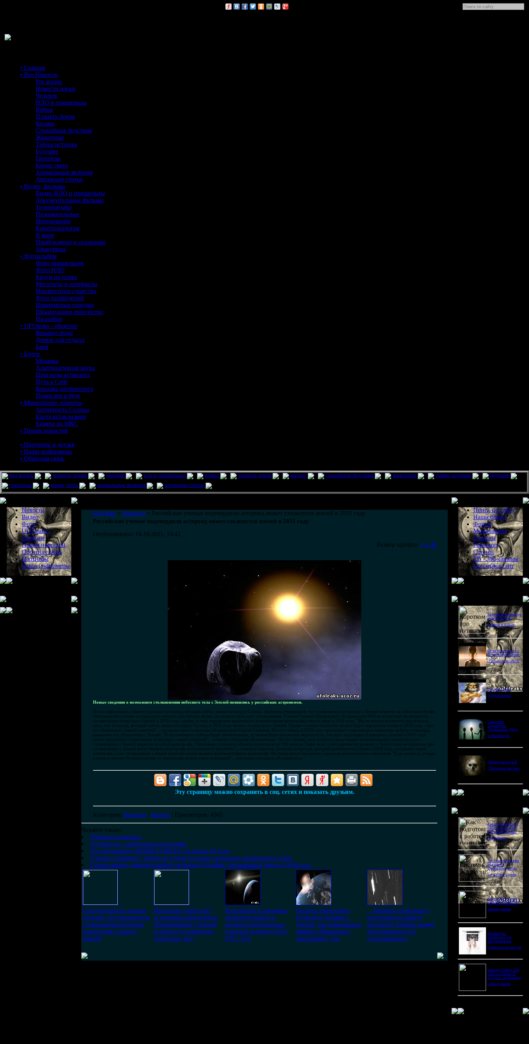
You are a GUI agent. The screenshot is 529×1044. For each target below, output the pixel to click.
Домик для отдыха (60, 339)
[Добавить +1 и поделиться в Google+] (204, 780)
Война (44, 109)
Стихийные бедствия (64, 130)
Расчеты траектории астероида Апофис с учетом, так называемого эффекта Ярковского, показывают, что (329, 924)
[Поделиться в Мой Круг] (248, 780)
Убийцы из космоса (115, 836)
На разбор (49, 319)
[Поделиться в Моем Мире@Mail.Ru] (269, 6)
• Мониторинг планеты (51, 402)
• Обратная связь (42, 458)
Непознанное (53, 221)
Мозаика (47, 360)
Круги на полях (56, 277)
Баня (42, 346)
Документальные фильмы (70, 200)
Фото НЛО (50, 270)
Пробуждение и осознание (71, 242)
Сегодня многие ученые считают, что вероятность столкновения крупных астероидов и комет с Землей (116, 924)
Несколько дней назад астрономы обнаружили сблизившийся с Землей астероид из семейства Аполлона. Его (185, 924)
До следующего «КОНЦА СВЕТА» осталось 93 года (159, 850)
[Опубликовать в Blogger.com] (160, 780)
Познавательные (57, 214)
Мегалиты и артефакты (66, 284)
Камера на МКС (57, 423)
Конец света (52, 165)
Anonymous (51, 249)
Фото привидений (60, 298)
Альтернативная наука (65, 367)
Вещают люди (54, 333)
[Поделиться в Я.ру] (228, 6)
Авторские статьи (59, 179)
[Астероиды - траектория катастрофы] (171, 902)
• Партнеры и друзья (47, 444)
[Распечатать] (351, 780)
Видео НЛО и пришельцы (70, 193)
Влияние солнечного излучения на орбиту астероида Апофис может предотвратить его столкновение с (401, 924)
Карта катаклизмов (61, 416)
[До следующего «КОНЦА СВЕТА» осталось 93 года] (243, 903)
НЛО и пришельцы (61, 102)
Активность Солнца (62, 409)
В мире (45, 235)
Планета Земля (55, 116)
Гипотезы (48, 158)
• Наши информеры (46, 451)
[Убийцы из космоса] (100, 902)
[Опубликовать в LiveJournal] (277, 6)
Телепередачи (54, 207)
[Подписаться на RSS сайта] (366, 780)
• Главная (32, 67)
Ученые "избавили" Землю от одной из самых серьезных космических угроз (191, 857)
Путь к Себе (52, 381)
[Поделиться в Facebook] (245, 6)
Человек (46, 95)
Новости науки (56, 88)
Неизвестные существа (66, 291)
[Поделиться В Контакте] (237, 6)
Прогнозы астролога (63, 374)
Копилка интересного (64, 388)
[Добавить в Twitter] (253, 6)
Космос (45, 123)
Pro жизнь (49, 81)
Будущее (47, 151)
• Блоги (30, 353)
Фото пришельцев (60, 263)
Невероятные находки (65, 305)
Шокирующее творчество (69, 312)
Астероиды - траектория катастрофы (138, 843)
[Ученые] (313, 903)
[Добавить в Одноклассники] (261, 6)
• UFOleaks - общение (48, 326)
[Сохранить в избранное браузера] (337, 780)
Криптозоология (57, 228)
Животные (50, 137)
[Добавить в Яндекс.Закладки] (307, 780)
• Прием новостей (44, 430)
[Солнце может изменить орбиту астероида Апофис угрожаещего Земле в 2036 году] (385, 903)
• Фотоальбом (38, 256)
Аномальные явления (64, 172)
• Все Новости (39, 74)
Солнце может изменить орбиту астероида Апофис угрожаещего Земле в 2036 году (200, 864)
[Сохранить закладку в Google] (190, 780)
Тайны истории (56, 144)
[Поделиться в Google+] (285, 6)
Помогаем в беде (58, 395)
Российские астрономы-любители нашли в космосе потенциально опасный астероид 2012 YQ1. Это (257, 924)
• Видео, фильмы (42, 186)
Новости (135, 814)
